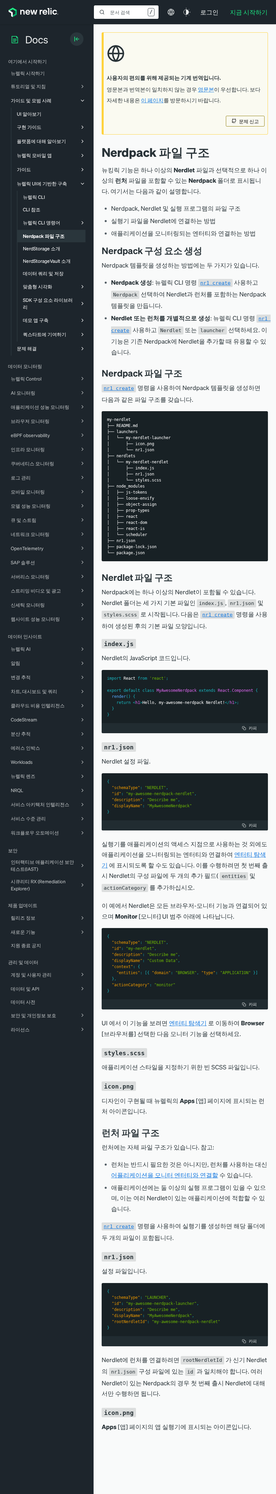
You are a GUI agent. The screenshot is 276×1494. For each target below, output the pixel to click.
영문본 (206, 89)
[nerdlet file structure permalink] (177, 577)
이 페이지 (152, 100)
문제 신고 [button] (249, 121)
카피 (253, 728)
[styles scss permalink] (151, 1052)
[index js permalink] (140, 643)
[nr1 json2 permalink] (140, 1256)
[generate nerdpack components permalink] (207, 250)
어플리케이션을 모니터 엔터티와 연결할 (164, 1175)
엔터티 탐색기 (188, 1023)
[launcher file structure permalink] (164, 1132)
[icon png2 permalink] (140, 1412)
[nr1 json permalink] (140, 747)
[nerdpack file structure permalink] (187, 373)
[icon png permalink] (140, 1086)
